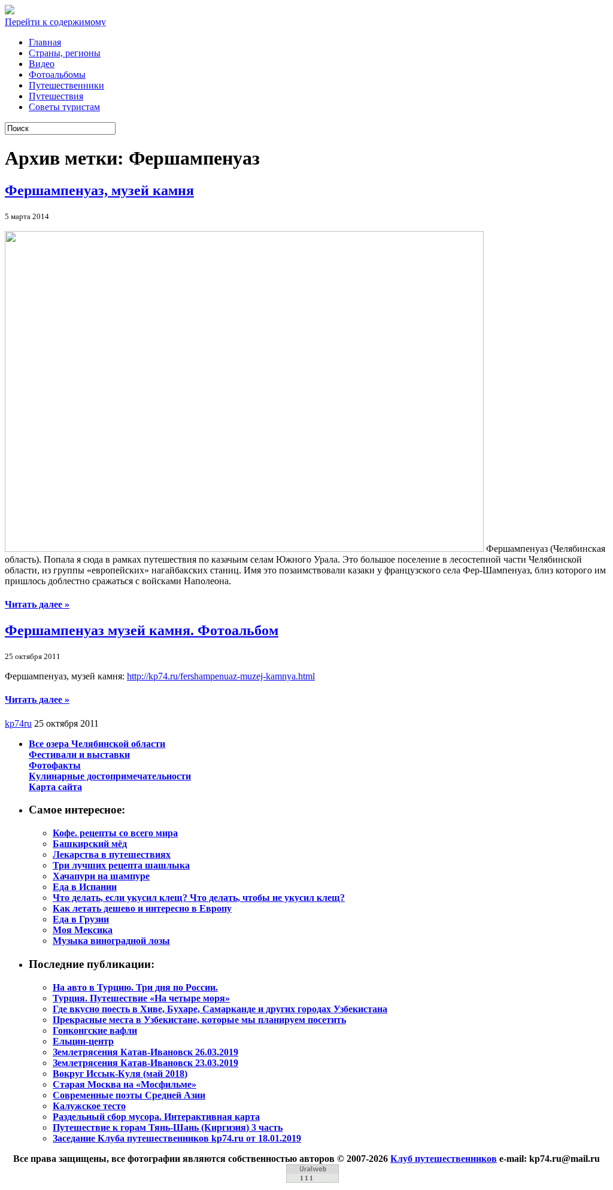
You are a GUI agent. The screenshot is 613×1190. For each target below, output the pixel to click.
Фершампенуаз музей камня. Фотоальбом (141, 630)
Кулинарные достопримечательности (110, 776)
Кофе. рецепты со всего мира (115, 833)
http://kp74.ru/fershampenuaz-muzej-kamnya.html (221, 676)
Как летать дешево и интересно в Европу (142, 908)
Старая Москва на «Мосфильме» (124, 1084)
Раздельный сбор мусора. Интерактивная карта (156, 1117)
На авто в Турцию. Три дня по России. (135, 987)
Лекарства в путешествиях (112, 854)
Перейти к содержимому (55, 22)
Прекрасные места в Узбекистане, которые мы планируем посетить (199, 1020)
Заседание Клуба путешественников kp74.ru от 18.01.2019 (177, 1138)
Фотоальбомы (57, 74)
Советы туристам (64, 107)
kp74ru (18, 723)
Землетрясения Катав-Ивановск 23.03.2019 (145, 1063)
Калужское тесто (89, 1106)
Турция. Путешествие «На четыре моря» (141, 998)
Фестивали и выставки (79, 754)
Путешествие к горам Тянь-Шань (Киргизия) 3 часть (168, 1127)
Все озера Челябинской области (97, 744)
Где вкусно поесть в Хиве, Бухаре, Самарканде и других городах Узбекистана (220, 1009)
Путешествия (56, 96)
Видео (41, 64)
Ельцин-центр (83, 1041)
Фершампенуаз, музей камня (99, 190)
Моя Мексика (83, 930)
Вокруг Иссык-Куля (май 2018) (120, 1073)
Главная (45, 42)
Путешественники (66, 85)
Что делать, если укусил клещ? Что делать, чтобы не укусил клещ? (199, 897)
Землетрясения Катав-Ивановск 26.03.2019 (145, 1052)
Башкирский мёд (90, 844)
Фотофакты (55, 765)
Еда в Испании (85, 887)
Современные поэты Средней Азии (129, 1095)
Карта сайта (55, 787)
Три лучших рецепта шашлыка (121, 865)
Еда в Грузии (81, 919)
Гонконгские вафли (95, 1030)
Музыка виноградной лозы (111, 941)
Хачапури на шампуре (101, 876)
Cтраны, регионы (65, 53)
